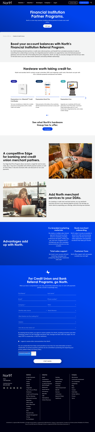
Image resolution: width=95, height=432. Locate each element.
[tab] (46, 115)
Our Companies (76, 381)
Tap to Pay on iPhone (31, 390)
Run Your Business (30, 396)
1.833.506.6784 (6, 380)
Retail (43, 377)
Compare (47, 129)
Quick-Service (45, 389)
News (73, 387)
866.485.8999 (6, 385)
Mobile (28, 383)
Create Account (84, 2)
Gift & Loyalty (29, 402)
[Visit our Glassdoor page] (17, 388)
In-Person (28, 379)
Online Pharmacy (46, 400)
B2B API (57, 390)
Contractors (58, 394)
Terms (73, 398)
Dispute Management (31, 415)
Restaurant (45, 387)
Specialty (44, 393)
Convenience (45, 379)
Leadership (74, 383)
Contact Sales (73, 2)
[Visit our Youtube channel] (14, 388)
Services (57, 392)
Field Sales (74, 392)
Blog (73, 385)
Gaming (57, 377)
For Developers (30, 419)
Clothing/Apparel (46, 381)
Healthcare (58, 398)
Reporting (28, 400)
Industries (30, 2)
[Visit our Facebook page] (7, 388)
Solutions (20, 2)
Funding (28, 406)
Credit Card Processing (32, 394)
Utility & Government (60, 387)
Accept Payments (30, 377)
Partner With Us (76, 394)
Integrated (29, 387)
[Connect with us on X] (21, 388)
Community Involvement (78, 379)
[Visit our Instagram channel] (4, 388)
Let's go (47, 26)
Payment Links (30, 412)
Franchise (57, 385)
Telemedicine (45, 397)
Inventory (28, 408)
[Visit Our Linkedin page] (11, 388)
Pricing (28, 417)
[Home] (7, 2)
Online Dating (59, 379)
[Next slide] (85, 98)
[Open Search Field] (91, 3)
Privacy (73, 396)
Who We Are (75, 377)
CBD (43, 395)
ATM (27, 410)
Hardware (28, 392)
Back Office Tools (30, 404)
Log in (55, 2)
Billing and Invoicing (31, 398)
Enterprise (58, 383)
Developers (39, 2)
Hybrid (28, 385)
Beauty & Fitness (59, 396)
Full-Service (45, 391)
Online (28, 381)
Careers (74, 390)
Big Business (58, 381)
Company (47, 2)
